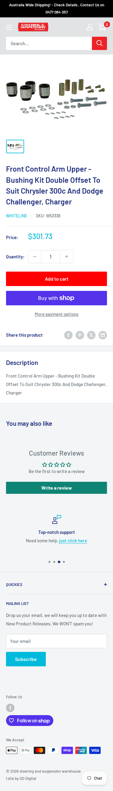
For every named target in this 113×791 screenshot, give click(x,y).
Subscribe (26, 659)
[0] (102, 27)
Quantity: (15, 256)
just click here (73, 540)
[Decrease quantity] (34, 256)
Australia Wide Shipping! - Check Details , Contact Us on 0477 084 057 (56, 8)
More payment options (56, 314)
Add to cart (56, 279)
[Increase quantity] (66, 256)
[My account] (90, 27)
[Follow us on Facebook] (10, 708)
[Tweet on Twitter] (91, 334)
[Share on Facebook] (68, 334)
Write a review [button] (56, 487)
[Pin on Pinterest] (80, 334)
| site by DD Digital (21, 778)
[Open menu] (9, 27)
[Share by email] (103, 334)
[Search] (99, 43)
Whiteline (16, 215)
